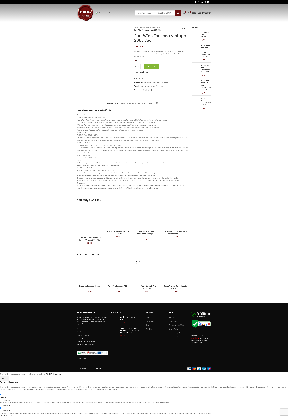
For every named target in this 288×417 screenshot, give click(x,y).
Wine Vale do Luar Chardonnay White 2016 (206, 68)
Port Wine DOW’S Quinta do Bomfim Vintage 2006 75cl (90, 239)
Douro (154, 82)
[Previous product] (182, 29)
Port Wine (156, 27)
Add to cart (152, 66)
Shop (147, 317)
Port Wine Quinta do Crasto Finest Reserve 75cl (175, 287)
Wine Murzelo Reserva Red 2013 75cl (206, 101)
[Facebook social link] (195, 2)
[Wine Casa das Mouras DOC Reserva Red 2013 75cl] (195, 87)
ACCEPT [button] (49, 374)
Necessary (3, 397)
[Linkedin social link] (201, 2)
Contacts (149, 333)
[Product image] (89, 220)
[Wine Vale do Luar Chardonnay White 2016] (195, 70)
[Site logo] (85, 13)
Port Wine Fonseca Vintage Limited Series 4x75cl (175, 232)
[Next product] (187, 29)
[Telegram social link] (208, 2)
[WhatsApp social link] (205, 2)
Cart (147, 325)
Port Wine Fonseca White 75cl (118, 287)
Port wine (159, 86)
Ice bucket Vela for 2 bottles (205, 34)
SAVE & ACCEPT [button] (6, 416)
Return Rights (174, 329)
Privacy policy (173, 321)
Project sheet (82, 358)
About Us (172, 317)
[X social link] (198, 2)
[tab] (112, 102)
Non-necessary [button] (5, 405)
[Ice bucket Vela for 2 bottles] (195, 36)
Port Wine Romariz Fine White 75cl (147, 287)
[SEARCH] (178, 13)
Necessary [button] (3, 392)
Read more (57, 374)
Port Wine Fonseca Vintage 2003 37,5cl (118, 232)
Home (136, 27)
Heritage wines (149, 86)
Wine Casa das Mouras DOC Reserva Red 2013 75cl (206, 85)
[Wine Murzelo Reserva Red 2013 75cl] (195, 103)
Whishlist (149, 329)
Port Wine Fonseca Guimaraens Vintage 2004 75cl (147, 233)
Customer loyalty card (176, 333)
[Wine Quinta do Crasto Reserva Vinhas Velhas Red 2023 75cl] (195, 52)
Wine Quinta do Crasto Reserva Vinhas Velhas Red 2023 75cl (205, 51)
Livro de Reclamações (176, 337)
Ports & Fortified (146, 27)
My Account (150, 321)
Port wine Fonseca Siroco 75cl (89, 287)
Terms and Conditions (176, 325)
